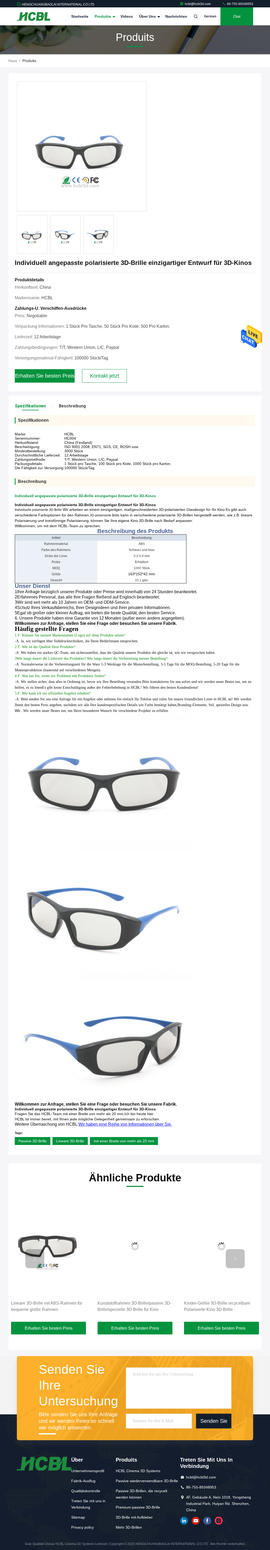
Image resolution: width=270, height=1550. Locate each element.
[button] (34, 1258)
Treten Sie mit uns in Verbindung (88, 1504)
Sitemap (78, 1517)
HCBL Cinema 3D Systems (138, 1471)
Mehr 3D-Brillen (129, 1527)
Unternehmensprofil (87, 1471)
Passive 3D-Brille (32, 1141)
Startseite (79, 16)
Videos (126, 16)
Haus (12, 61)
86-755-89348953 (239, 4)
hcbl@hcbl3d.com (198, 4)
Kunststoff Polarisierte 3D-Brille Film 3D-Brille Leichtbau (218, 1306)
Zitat (236, 16)
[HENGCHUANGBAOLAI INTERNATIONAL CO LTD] (33, 16)
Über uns (148, 16)
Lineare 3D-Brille (70, 1141)
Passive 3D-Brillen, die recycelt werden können (141, 1494)
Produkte (103, 16)
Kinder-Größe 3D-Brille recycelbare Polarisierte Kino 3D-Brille (131, 1306)
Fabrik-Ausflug (83, 1481)
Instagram (219, 1521)
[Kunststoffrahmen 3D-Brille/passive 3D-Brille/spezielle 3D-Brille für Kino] (49, 1246)
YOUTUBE (196, 1521)
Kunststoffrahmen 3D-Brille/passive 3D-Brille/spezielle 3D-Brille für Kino (48, 1306)
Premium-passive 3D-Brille (138, 1507)
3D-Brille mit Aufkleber (134, 1517)
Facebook (207, 1521)
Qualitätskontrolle (85, 1491)
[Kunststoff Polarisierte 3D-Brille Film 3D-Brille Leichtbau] (222, 1246)
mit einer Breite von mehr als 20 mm (124, 1141)
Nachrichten (176, 16)
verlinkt (184, 1521)
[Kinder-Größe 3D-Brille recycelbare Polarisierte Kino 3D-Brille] (135, 1246)
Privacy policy (82, 1527)
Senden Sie (213, 1421)
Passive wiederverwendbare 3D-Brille (147, 1481)
